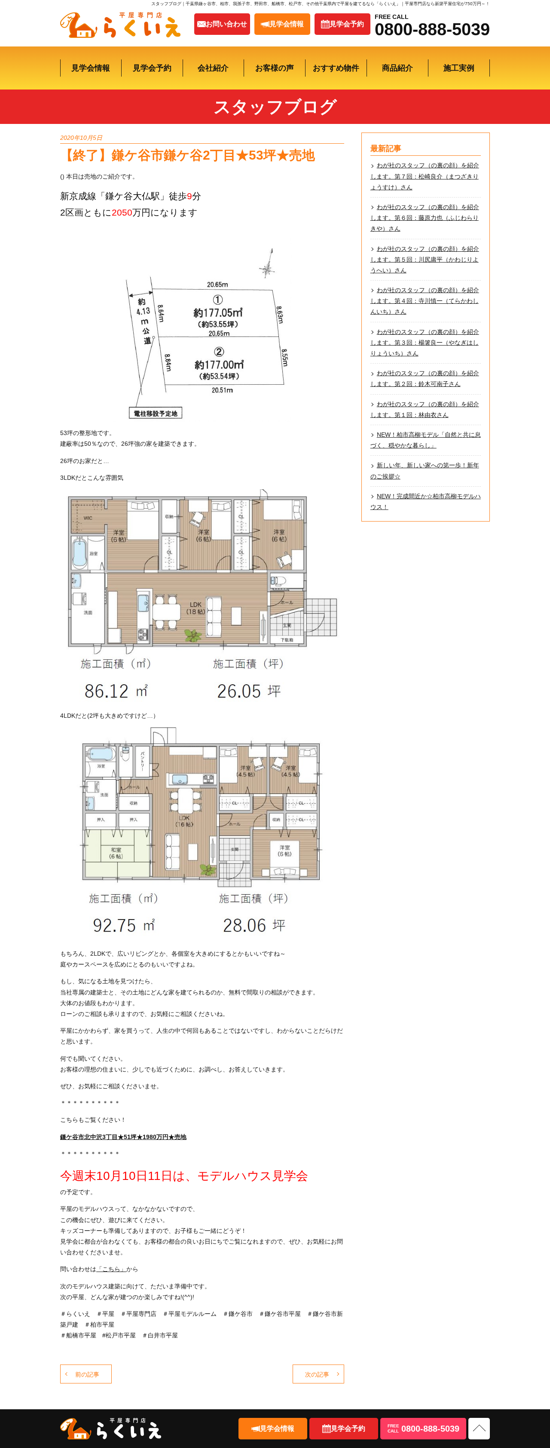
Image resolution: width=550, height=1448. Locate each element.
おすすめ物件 (336, 68)
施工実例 (458, 68)
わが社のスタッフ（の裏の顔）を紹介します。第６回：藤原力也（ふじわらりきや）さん (424, 218)
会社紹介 (213, 68)
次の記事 (317, 1374)
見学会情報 (90, 68)
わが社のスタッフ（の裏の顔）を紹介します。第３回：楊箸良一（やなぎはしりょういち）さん (424, 342)
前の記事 (87, 1374)
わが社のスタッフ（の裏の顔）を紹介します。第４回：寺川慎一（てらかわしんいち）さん (424, 301)
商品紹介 (397, 68)
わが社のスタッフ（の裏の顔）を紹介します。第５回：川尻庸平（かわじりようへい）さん (424, 259)
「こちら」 (111, 1269)
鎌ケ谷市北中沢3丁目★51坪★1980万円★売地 (123, 1136)
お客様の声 (274, 68)
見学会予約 (152, 68)
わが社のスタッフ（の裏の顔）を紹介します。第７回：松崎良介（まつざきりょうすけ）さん (424, 176)
